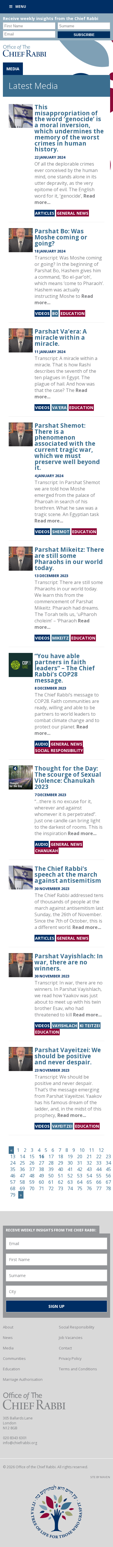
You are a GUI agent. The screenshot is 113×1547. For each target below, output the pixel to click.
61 (51, 1182)
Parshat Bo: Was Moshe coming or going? (60, 237)
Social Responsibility (59, 750)
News (8, 1337)
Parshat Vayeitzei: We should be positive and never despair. (67, 1056)
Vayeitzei (62, 1126)
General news (72, 213)
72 (51, 1188)
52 (70, 1175)
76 (89, 1188)
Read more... (48, 521)
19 (70, 1156)
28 (51, 1163)
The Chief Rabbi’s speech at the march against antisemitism (67, 874)
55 (98, 1175)
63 (70, 1182)
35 (12, 1169)
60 (41, 1182)
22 (98, 1156)
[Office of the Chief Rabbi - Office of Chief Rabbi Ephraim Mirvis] (24, 55)
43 (89, 1169)
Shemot (61, 531)
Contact (65, 1348)
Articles (44, 213)
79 (12, 1195)
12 (101, 1150)
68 (12, 1188)
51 (60, 1175)
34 (108, 1163)
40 (60, 1169)
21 (89, 1156)
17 (51, 1156)
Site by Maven (100, 1477)
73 (60, 1188)
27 (41, 1163)
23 (108, 1156)
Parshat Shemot (82, 482)
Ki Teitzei (90, 1025)
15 (31, 1156)
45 (108, 1169)
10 (82, 1150)
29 (60, 1163)
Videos (42, 313)
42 (79, 1169)
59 (31, 1182)
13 (12, 1156)
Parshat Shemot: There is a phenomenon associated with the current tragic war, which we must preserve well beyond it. (67, 446)
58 (22, 1182)
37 (31, 1169)
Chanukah (46, 850)
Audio (41, 744)
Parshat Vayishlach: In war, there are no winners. (68, 962)
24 (12, 1163)
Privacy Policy (70, 1358)
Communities (14, 1358)
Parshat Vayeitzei (65, 1096)
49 (41, 1175)
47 (22, 1175)
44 (98, 1169)
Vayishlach (64, 1025)
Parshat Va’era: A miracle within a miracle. (60, 337)
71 (41, 1188)
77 (98, 1188)
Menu (20, 6)
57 (12, 1182)
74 (70, 1188)
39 (51, 1169)
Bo (55, 313)
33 (98, 1163)
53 (79, 1175)
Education (73, 313)
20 (79, 1156)
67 (108, 1182)
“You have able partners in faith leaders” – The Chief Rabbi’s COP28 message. (64, 668)
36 (22, 1169)
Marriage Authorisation (23, 1379)
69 (22, 1188)
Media (8, 1348)
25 (22, 1163)
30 (70, 1163)
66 (98, 1182)
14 (22, 1156)
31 (79, 1163)
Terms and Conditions (78, 1368)
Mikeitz (60, 638)
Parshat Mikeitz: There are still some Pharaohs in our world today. (69, 558)
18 (60, 1156)
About (8, 1327)
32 (89, 1163)
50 (51, 1175)
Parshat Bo (46, 270)
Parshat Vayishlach (80, 989)
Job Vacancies (71, 1337)
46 (12, 1175)
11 (91, 1150)
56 (108, 1175)
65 (89, 1182)
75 (79, 1188)
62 (60, 1182)
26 (31, 1163)
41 (70, 1169)
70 (31, 1188)
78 (108, 1188)
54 (89, 1175)
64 (79, 1182)
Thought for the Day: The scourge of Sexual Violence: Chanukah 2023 (67, 777)
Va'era (59, 407)
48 (31, 1175)
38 (41, 1169)
